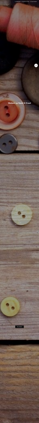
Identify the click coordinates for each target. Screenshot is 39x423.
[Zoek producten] (36, 65)
